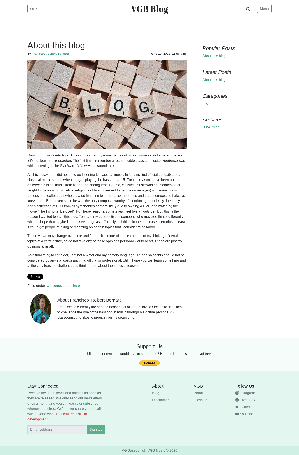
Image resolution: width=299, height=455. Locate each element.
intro (76, 286)
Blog (155, 393)
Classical (201, 400)
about (67, 286)
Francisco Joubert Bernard (50, 53)
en (32, 9)
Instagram (247, 393)
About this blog (214, 56)
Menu (264, 9)
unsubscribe (88, 403)
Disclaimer (160, 400)
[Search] (248, 9)
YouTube (246, 414)
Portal (198, 393)
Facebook (247, 400)
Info (205, 103)
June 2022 (210, 127)
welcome (54, 286)
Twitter (244, 407)
